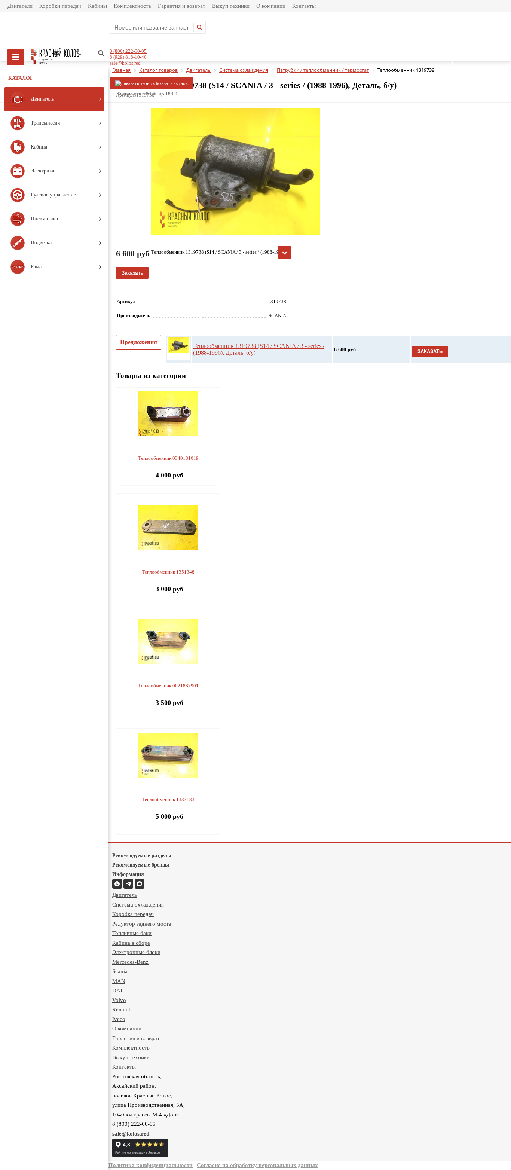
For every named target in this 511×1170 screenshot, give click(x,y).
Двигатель (124, 895)
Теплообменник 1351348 (168, 572)
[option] (235, 202)
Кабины (97, 6)
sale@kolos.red (125, 63)
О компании (270, 6)
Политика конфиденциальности (150, 1165)
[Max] (139, 884)
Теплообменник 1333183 (168, 799)
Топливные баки (132, 933)
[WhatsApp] (117, 884)
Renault (121, 1009)
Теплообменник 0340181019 (168, 458)
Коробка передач (133, 914)
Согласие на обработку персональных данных (257, 1165)
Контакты (304, 6)
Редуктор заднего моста (141, 924)
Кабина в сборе (131, 943)
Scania (120, 971)
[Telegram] (128, 884)
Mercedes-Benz (130, 962)
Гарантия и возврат (181, 6)
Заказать (132, 273)
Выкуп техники (231, 6)
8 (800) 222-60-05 (128, 51)
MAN (118, 981)
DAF (117, 990)
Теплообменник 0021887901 (168, 685)
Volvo (119, 1000)
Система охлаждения (138, 905)
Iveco (118, 1019)
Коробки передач (60, 6)
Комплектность (132, 6)
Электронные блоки (136, 952)
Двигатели (20, 6)
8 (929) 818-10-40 (128, 57)
